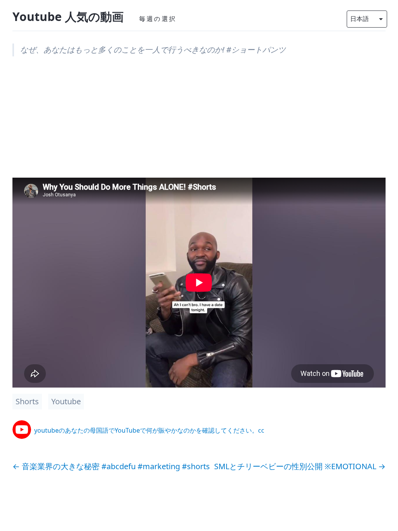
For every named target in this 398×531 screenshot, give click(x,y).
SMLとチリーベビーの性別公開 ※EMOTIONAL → (300, 466)
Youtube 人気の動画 (68, 16)
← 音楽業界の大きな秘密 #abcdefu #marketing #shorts (111, 466)
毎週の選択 (157, 18)
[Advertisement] (199, 123)
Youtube (66, 401)
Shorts (27, 401)
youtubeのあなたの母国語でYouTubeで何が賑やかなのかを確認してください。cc (149, 430)
